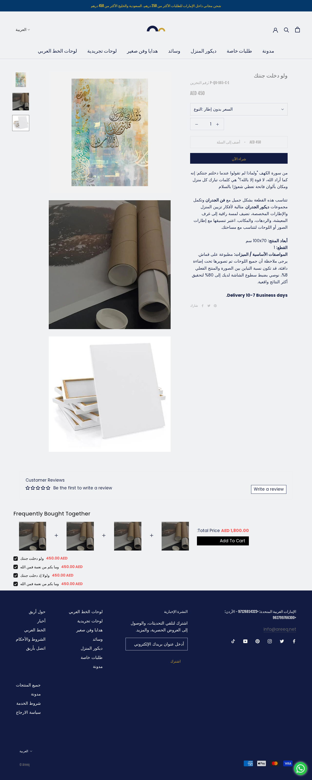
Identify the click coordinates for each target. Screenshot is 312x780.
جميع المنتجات (28, 685)
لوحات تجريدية (102, 51)
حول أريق (37, 612)
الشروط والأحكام (31, 639)
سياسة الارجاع (28, 712)
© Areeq (24, 765)
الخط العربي (35, 630)
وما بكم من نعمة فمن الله (39, 567)
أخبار (41, 621)
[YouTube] (245, 640)
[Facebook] (202, 305)
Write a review (269, 489)
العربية (21, 29)
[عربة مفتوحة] (297, 29)
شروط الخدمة (28, 703)
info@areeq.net (279, 629)
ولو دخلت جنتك (32, 558)
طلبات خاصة (239, 51)
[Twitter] (208, 305)
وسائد (174, 51)
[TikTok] (233, 640)
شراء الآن (239, 159)
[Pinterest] (215, 305)
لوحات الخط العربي (57, 51)
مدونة (268, 51)
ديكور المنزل (203, 51)
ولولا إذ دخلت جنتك (34, 575)
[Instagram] (270, 640)
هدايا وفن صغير (142, 51)
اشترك (175, 661)
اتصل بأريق (36, 648)
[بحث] (286, 29)
